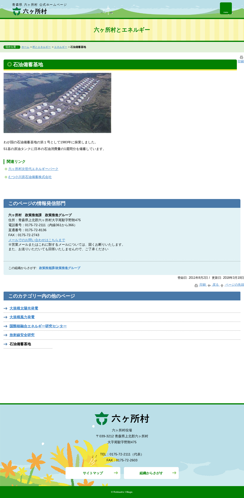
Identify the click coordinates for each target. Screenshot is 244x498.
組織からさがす (151, 473)
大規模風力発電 (22, 317)
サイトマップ (93, 473)
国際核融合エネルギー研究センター (38, 326)
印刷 (203, 284)
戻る (216, 284)
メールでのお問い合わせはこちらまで (36, 240)
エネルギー (60, 46)
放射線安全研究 (22, 335)
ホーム (25, 46)
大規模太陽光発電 (24, 308)
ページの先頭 (234, 284)
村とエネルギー (41, 46)
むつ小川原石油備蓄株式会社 (30, 177)
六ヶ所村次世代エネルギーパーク (33, 169)
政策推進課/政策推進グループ (59, 268)
